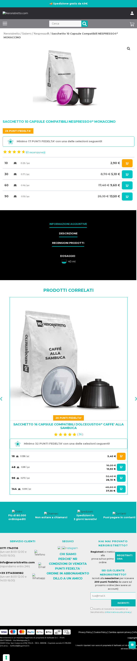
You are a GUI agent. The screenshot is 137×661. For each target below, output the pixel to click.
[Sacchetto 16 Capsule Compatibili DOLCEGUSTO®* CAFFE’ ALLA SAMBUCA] (68, 356)
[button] (128, 48)
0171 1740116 (9, 548)
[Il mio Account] (132, 13)
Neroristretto (12, 33)
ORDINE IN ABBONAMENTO (68, 573)
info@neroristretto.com (17, 562)
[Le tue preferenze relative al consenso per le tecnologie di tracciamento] (6, 657)
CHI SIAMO (68, 554)
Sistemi (26, 33)
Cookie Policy (100, 632)
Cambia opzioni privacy (120, 632)
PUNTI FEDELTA (67, 568)
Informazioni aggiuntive (68, 224)
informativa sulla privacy (118, 612)
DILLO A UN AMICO (67, 578)
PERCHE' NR (67, 559)
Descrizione (68, 233)
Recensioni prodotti (68, 243)
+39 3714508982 (12, 573)
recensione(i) (35, 152)
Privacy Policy (85, 632)
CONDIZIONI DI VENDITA (68, 563)
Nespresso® (41, 33)
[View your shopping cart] (132, 23)
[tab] (68, 224)
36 (80, 434)
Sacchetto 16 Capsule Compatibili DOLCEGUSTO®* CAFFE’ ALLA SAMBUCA (68, 426)
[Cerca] (84, 24)
